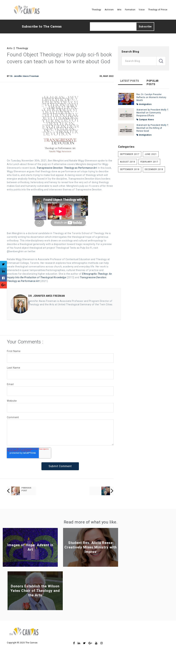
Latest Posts (129, 80)
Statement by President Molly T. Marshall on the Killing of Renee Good (152, 128)
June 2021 (151, 154)
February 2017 (149, 162)
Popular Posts (153, 82)
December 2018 (154, 169)
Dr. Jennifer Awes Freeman (24, 76)
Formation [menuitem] (130, 9)
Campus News (146, 119)
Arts (9, 48)
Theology (22, 48)
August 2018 (127, 162)
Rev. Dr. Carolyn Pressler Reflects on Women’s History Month (151, 97)
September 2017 (129, 154)
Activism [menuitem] (109, 9)
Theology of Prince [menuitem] (157, 9)
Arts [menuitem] (119, 9)
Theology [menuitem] (96, 9)
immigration (144, 104)
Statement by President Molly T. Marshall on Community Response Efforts (152, 113)
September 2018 (129, 169)
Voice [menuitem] (142, 9)
